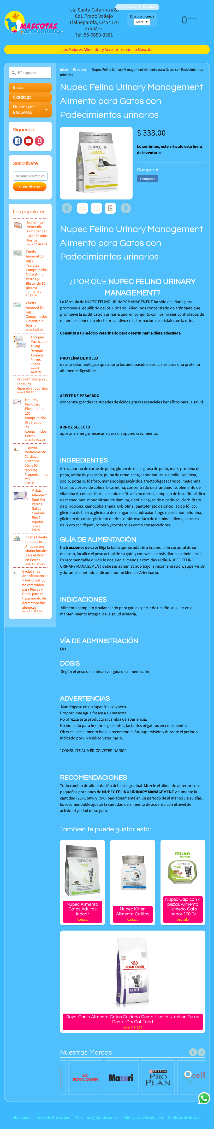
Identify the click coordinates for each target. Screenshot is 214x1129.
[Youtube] (28, 141)
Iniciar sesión (127, 7)
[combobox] (30, 73)
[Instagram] (39, 141)
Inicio (18, 87)
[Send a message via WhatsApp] (204, 1098)
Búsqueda (23, 1117)
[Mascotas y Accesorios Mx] (34, 22)
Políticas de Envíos (184, 1117)
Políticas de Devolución (142, 1117)
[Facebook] (17, 141)
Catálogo (22, 97)
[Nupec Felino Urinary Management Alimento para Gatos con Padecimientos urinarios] (82, 208)
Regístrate (149, 7)
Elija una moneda (142, 17)
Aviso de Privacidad (53, 1117)
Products (80, 69)
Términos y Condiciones (96, 1117)
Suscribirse (29, 187)
